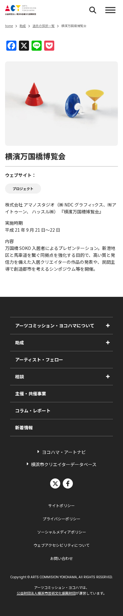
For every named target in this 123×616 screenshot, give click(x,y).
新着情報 (24, 427)
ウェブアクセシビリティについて (61, 545)
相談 (19, 376)
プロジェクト (23, 188)
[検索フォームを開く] (92, 10)
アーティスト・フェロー (39, 359)
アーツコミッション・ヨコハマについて (54, 325)
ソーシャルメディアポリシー (61, 531)
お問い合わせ (61, 558)
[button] (110, 10)
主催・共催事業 (30, 393)
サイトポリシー (61, 505)
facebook (68, 483)
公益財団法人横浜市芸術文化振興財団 (46, 593)
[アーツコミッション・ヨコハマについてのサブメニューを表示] (108, 325)
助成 (23, 25)
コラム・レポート (32, 410)
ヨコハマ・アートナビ (64, 452)
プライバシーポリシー (61, 518)
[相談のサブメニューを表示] (108, 376)
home (9, 25)
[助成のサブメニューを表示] (108, 342)
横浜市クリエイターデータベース (64, 464)
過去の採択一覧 (43, 25)
